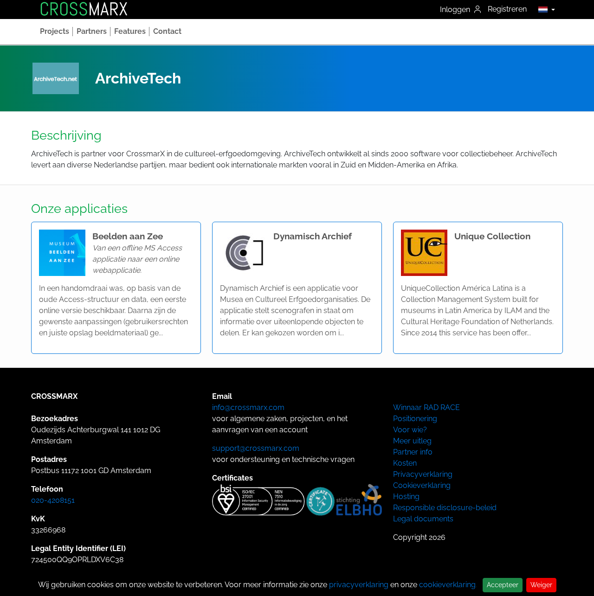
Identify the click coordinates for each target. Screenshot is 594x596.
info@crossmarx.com (248, 407)
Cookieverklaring (422, 485)
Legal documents (423, 518)
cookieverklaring (447, 584)
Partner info (413, 452)
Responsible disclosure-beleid (445, 507)
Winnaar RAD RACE (426, 407)
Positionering (415, 418)
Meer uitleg (412, 440)
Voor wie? (410, 429)
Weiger (541, 585)
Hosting (406, 496)
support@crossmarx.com (255, 448)
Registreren (507, 9)
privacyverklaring (358, 584)
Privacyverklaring (422, 474)
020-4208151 (53, 500)
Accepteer (502, 585)
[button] (544, 9)
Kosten (405, 463)
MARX (83, 9)
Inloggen (456, 9)
